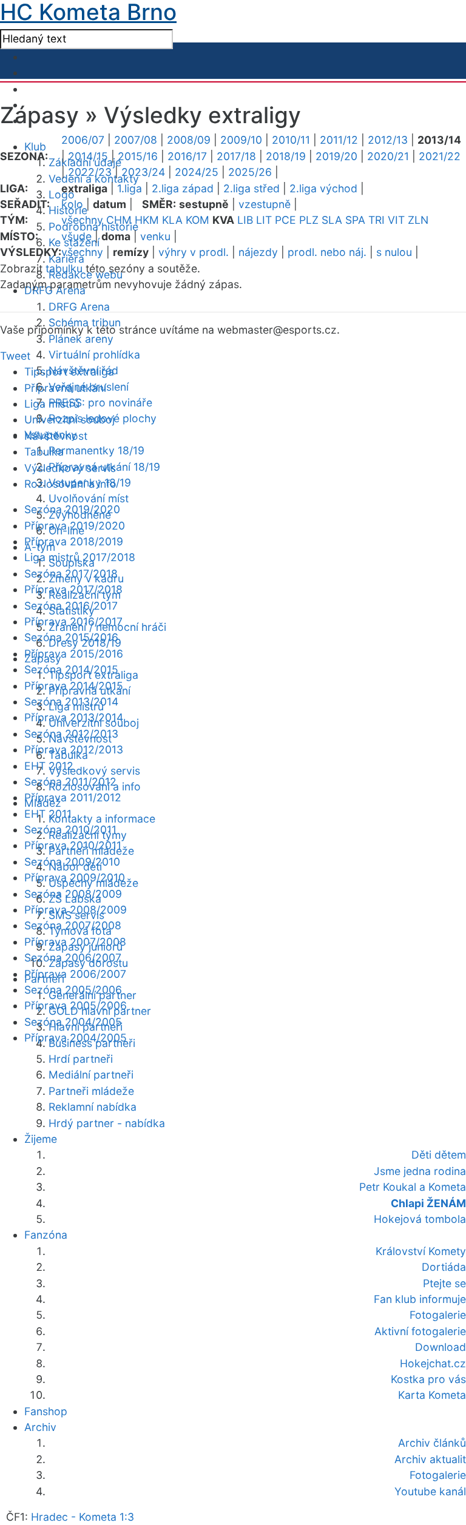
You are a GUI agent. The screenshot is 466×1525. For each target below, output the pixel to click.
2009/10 (241, 139)
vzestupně (264, 204)
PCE (285, 220)
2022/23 (90, 172)
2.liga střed (251, 188)
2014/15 (88, 156)
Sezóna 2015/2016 (71, 637)
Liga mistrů (51, 403)
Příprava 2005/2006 (75, 1005)
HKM (147, 220)
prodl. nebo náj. (327, 252)
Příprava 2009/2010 (74, 877)
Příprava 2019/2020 (74, 525)
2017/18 (236, 156)
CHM (119, 220)
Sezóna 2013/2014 (71, 701)
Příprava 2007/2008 (75, 941)
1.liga (129, 188)
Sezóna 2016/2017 (71, 605)
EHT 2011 (48, 813)
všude (76, 236)
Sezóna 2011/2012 (70, 781)
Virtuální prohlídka (94, 354)
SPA (355, 220)
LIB (245, 220)
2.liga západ (183, 188)
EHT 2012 (48, 765)
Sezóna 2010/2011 (70, 829)
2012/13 (388, 139)
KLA (172, 220)
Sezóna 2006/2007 (72, 957)
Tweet (15, 355)
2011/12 (339, 139)
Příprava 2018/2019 (73, 541)
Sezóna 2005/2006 (73, 989)
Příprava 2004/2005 (75, 1037)
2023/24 (143, 172)
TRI (376, 220)
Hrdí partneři (81, 1058)
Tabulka (44, 451)
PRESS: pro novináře (100, 402)
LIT (264, 220)
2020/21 (388, 156)
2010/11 (291, 139)
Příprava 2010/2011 (72, 845)
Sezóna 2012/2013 (71, 733)
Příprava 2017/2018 (73, 589)
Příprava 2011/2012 (72, 797)
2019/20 (336, 156)
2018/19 (286, 156)
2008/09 (189, 139)
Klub (35, 146)
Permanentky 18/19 (96, 450)
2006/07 (82, 139)
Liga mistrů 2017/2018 (79, 557)
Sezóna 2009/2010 (72, 861)
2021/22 (440, 156)
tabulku (64, 268)
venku (155, 236)
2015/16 (138, 156)
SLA (332, 220)
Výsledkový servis (94, 770)
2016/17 (187, 156)
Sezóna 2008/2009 (73, 893)
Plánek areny (81, 338)
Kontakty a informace (102, 818)
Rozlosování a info (70, 483)
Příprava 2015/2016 (73, 653)
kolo (72, 204)
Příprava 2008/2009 (75, 909)
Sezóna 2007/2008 (72, 925)
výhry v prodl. (193, 252)
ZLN (418, 220)
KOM (197, 220)
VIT (396, 220)
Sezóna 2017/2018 (71, 573)
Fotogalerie (438, 1475)
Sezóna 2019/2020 (72, 509)
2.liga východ (323, 188)
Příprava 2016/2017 (73, 621)
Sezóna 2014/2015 (71, 669)
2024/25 (196, 172)
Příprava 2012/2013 (73, 749)
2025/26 (250, 172)
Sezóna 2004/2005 (73, 1021)
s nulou (394, 252)
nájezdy (258, 252)
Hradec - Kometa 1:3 (82, 1516)
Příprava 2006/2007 (75, 974)
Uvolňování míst (89, 498)
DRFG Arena (79, 306)
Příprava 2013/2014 (73, 717)
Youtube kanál (430, 1491)
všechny (82, 220)
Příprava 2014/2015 (73, 685)
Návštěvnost (55, 435)
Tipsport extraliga (69, 371)
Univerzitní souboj (69, 419)
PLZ (309, 220)
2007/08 (135, 139)
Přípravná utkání (65, 388)
